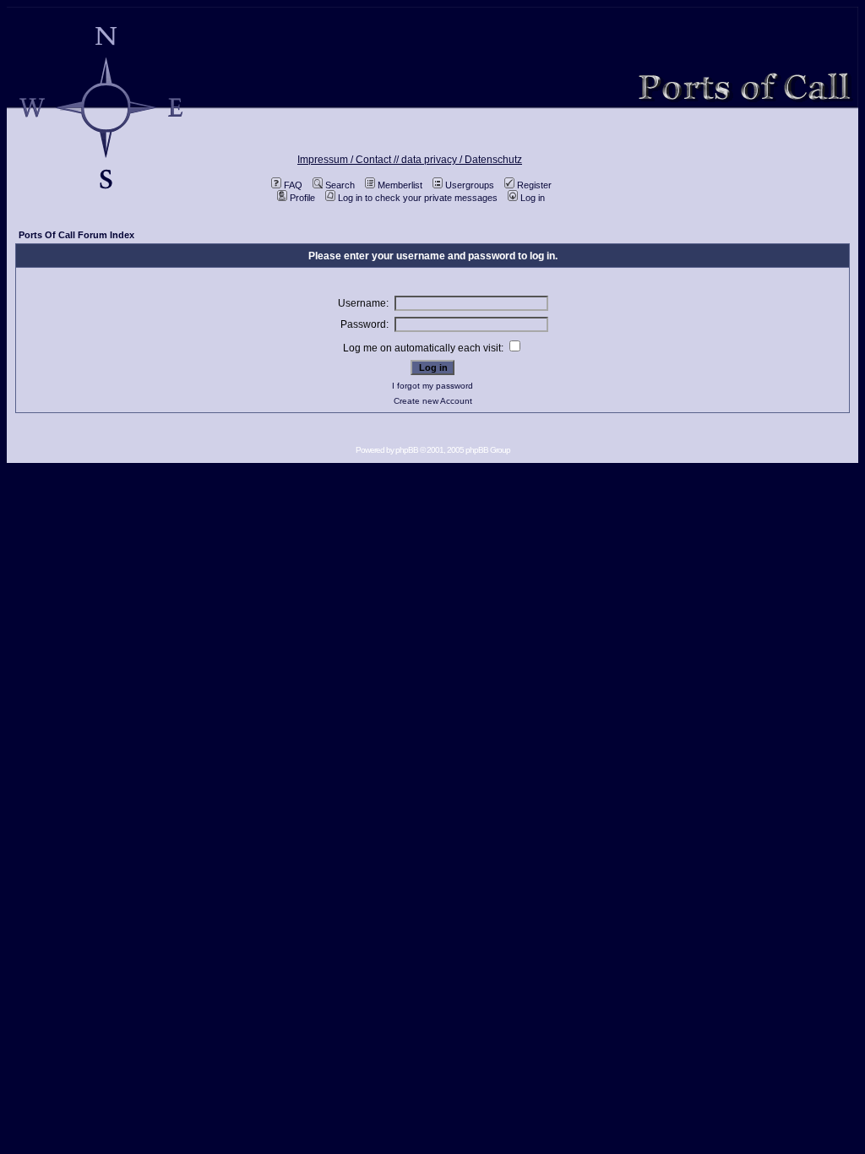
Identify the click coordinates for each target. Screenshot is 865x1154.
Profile (302, 198)
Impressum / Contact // (349, 160)
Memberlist (400, 185)
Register (534, 185)
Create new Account (433, 401)
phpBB (406, 450)
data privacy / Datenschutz (461, 160)
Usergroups (469, 185)
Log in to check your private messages (418, 198)
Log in (532, 198)
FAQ (293, 185)
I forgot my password (432, 385)
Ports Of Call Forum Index (76, 235)
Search (340, 185)
